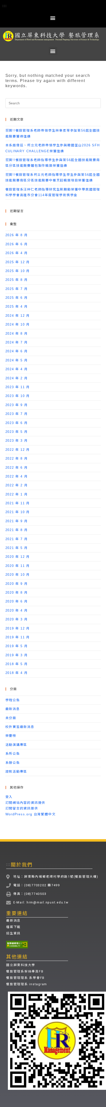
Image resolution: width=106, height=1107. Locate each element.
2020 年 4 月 (16, 610)
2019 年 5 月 (16, 646)
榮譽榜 (10, 736)
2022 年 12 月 (17, 449)
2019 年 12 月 (17, 628)
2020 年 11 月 (17, 566)
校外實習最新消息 (20, 727)
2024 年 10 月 (17, 324)
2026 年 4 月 (16, 253)
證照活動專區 (16, 771)
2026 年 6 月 (16, 244)
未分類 (10, 718)
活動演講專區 (16, 745)
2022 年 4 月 (16, 476)
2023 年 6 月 (16, 423)
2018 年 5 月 (16, 664)
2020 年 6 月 (16, 601)
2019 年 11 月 (17, 637)
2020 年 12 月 (17, 557)
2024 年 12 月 (17, 315)
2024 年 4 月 (16, 369)
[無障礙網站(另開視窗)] (17, 944)
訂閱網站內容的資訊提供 (25, 803)
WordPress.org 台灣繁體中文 (30, 814)
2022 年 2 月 (16, 485)
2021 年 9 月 (16, 521)
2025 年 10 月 (17, 271)
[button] (53, 18)
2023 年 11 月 (17, 387)
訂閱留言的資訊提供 (21, 808)
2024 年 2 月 (16, 378)
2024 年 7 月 (16, 342)
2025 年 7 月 (16, 289)
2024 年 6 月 (16, 351)
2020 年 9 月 (16, 584)
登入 (9, 797)
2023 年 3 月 (16, 440)
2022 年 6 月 (16, 467)
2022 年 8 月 (16, 458)
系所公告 (12, 753)
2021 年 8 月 (16, 530)
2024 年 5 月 (16, 360)
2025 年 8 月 (16, 280)
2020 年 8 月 (16, 592)
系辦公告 (12, 763)
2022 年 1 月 (16, 494)
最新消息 (12, 709)
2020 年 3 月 (16, 619)
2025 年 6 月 (16, 298)
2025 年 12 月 (17, 262)
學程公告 (12, 700)
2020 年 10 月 (17, 574)
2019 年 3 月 (16, 655)
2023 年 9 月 (16, 405)
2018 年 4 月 (16, 673)
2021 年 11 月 (17, 503)
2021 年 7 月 (16, 539)
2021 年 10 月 (17, 512)
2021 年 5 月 (16, 548)
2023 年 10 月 (17, 396)
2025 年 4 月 (16, 306)
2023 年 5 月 (16, 432)
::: (4, 6)
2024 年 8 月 (16, 333)
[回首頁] (53, 36)
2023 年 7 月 (16, 414)
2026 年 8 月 (16, 235)
